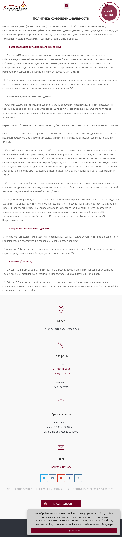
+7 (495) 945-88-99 (61, 368)
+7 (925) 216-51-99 (61, 373)
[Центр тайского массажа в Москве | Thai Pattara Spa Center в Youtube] (61, 478)
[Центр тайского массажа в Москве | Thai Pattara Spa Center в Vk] (52, 478)
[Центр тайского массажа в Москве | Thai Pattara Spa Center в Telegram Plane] (44, 478)
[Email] (61, 444)
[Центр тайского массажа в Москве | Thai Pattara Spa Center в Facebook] (69, 478)
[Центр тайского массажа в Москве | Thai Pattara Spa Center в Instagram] (78, 478)
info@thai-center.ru (61, 466)
